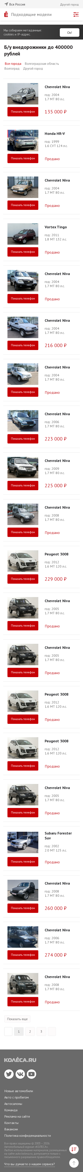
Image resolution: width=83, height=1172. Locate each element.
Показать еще (17, 1019)
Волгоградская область (42, 63)
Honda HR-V (55, 133)
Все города (13, 63)
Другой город (33, 68)
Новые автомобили (18, 1091)
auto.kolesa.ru (24, 1153)
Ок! (69, 32)
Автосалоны (13, 1103)
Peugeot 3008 (57, 554)
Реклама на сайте (17, 1116)
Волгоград (12, 68)
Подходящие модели (31, 14)
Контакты (11, 1123)
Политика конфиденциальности (27, 1135)
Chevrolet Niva (57, 86)
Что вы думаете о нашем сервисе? (29, 1164)
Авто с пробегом (16, 1097)
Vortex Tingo (56, 227)
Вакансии (11, 1129)
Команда (10, 1110)
